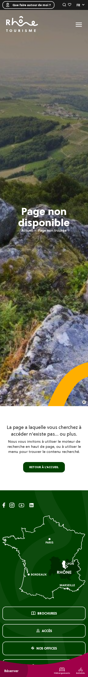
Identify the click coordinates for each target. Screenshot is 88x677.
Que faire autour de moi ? (31, 5)
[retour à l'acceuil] (22, 24)
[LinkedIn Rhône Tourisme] (31, 505)
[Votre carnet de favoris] (69, 5)
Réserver (11, 671)
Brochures (47, 613)
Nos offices (46, 648)
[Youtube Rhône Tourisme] (21, 506)
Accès (47, 631)
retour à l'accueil (44, 467)
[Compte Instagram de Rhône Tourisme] (12, 506)
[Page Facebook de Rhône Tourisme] (3, 506)
